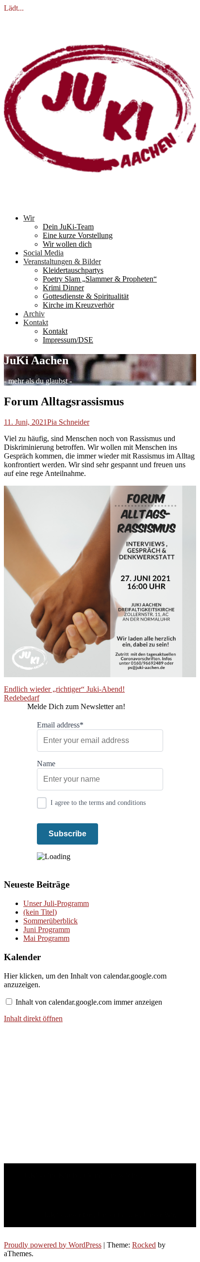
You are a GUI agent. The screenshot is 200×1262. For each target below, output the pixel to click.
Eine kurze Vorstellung (78, 235)
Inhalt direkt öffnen (33, 1018)
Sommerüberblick (50, 921)
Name (46, 763)
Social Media (43, 253)
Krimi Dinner (63, 287)
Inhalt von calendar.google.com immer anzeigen (89, 1002)
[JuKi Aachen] (100, 201)
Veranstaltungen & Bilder (62, 261)
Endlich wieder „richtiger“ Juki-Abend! (64, 689)
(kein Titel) (40, 912)
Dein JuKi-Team (68, 227)
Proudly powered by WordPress (52, 1245)
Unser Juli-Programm (56, 903)
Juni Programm (46, 929)
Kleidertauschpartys (73, 270)
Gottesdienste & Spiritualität (86, 296)
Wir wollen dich (67, 244)
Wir (28, 218)
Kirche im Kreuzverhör (78, 305)
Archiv (34, 314)
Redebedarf (21, 698)
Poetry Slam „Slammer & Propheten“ (100, 279)
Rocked (144, 1245)
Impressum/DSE (68, 340)
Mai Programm (46, 938)
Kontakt (35, 322)
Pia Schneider (68, 422)
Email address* (60, 725)
